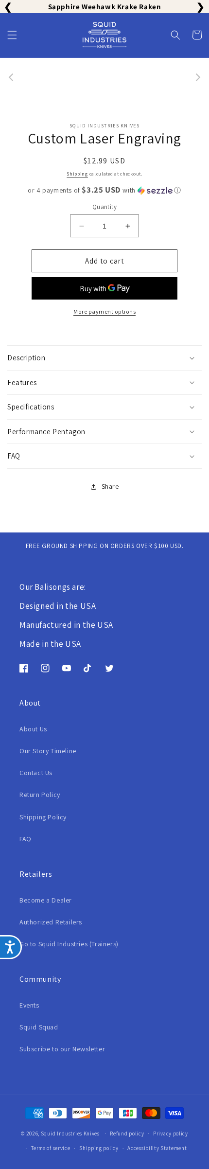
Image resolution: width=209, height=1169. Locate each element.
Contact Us (35, 772)
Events (29, 1005)
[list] (104, 77)
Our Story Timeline (47, 750)
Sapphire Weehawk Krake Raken (104, 6)
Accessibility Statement (157, 1148)
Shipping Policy (43, 817)
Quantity (104, 207)
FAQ (25, 838)
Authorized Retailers (50, 922)
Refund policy (127, 1133)
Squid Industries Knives (71, 1133)
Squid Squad (38, 1027)
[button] (12, 35)
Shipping (77, 174)
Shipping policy (99, 1148)
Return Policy (39, 794)
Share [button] (110, 486)
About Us (33, 729)
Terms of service (50, 1148)
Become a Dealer (45, 900)
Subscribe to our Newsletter (62, 1049)
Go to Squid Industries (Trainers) (69, 943)
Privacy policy (170, 1133)
